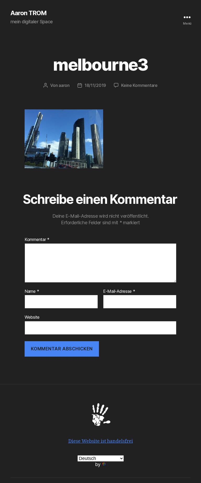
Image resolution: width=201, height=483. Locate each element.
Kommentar (37, 239)
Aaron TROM (28, 13)
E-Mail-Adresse (119, 291)
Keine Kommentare (139, 85)
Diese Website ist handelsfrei (100, 441)
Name (32, 291)
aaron (64, 85)
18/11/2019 (95, 85)
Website (32, 317)
